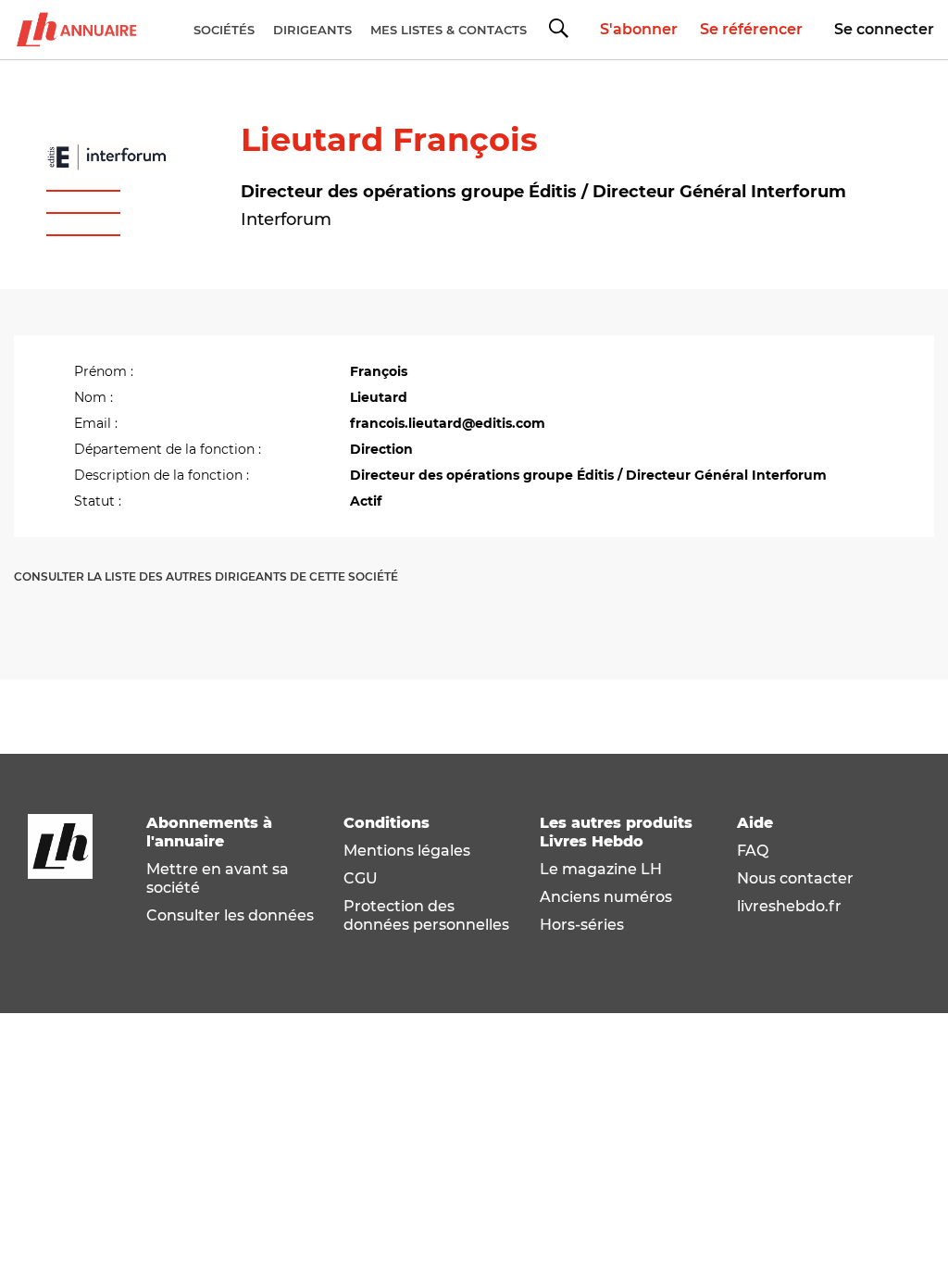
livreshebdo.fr (789, 906)
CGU (360, 878)
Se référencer (751, 29)
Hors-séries (582, 924)
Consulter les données (230, 915)
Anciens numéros (606, 897)
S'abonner (639, 29)
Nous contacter (795, 878)
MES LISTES (448, 29)
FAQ (752, 850)
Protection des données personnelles (426, 915)
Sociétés (224, 29)
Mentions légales (406, 850)
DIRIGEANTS (312, 29)
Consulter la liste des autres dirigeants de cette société (206, 576)
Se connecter (884, 29)
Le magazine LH (601, 869)
